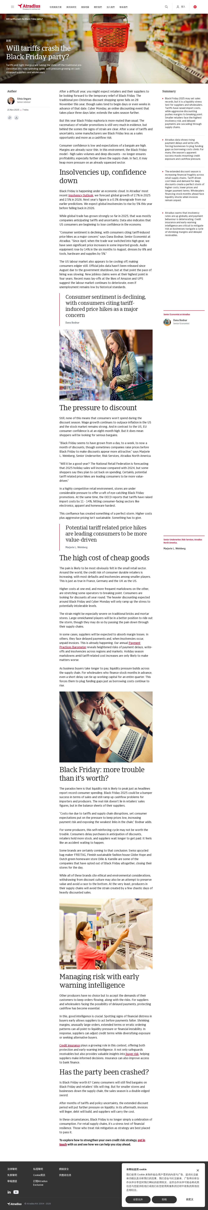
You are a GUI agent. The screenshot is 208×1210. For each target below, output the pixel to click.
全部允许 (138, 1199)
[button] (12, 6)
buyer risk (132, 1054)
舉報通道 (12, 1181)
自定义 (189, 1199)
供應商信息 (65, 1175)
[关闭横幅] (198, 1170)
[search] (166, 6)
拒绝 (164, 1199)
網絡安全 (64, 1169)
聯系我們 (123, 7)
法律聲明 (12, 1169)
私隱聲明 (38, 1169)
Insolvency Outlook (80, 195)
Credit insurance (69, 1045)
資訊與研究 (71, 7)
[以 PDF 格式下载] (16, 117)
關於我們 (98, 7)
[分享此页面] (9, 117)
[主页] (29, 7)
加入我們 (111, 7)
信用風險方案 (56, 7)
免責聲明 (12, 1175)
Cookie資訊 (39, 1175)
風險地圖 (85, 7)
